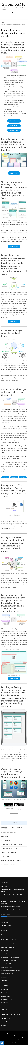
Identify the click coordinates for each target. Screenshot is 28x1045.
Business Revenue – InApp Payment (11, 860)
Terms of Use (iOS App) (7, 1006)
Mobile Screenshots (6, 999)
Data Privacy (4, 1002)
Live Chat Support (6, 925)
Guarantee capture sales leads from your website (12, 890)
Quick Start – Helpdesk (8, 832)
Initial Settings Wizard (8, 852)
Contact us (4, 1009)
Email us (3, 1025)
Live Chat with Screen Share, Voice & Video (13, 894)
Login (2, 919)
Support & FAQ (5, 989)
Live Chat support (6, 1018)
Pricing (3, 934)
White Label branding (8, 864)
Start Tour (4, 886)
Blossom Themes (7, 1039)
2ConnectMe (13, 4)
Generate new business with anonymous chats (14, 898)
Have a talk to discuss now (8, 1022)
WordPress (22, 1039)
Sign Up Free (5, 836)
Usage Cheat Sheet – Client (9, 848)
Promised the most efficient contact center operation (13, 902)
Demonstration (5, 996)
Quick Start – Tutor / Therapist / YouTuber (11, 828)
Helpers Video (5, 840)
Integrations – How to (8, 856)
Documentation (6, 868)
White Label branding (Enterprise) (10, 910)
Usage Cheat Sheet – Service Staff (11, 844)
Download (4, 872)
